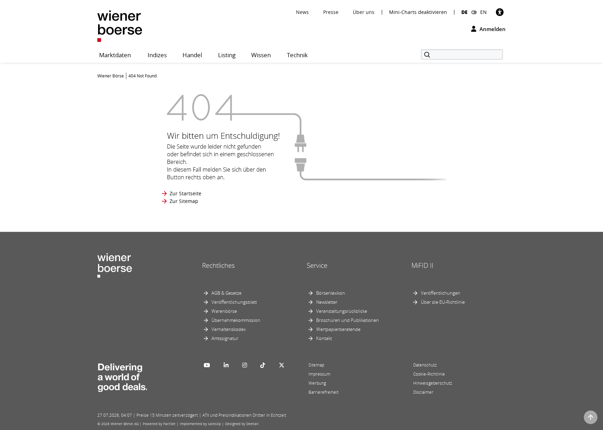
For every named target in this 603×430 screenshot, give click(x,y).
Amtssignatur (224, 338)
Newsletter (326, 302)
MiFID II (422, 265)
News (302, 12)
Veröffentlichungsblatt (234, 302)
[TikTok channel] (262, 365)
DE (464, 12)
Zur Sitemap (184, 201)
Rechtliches (218, 265)
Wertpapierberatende (338, 329)
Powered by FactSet (159, 423)
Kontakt (324, 338)
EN (483, 12)
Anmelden (492, 28)
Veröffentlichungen (440, 293)
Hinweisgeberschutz (432, 383)
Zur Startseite (185, 193)
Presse (330, 12)
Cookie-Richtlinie (429, 374)
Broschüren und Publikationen (347, 320)
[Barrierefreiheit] (500, 12)
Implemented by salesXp (200, 423)
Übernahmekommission (235, 320)
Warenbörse (224, 311)
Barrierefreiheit (323, 392)
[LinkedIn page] (226, 365)
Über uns (363, 12)
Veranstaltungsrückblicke (341, 311)
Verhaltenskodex (228, 329)
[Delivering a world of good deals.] (122, 376)
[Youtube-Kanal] (207, 365)
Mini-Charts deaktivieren (418, 12)
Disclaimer (423, 392)
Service (317, 265)
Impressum (319, 374)
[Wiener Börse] (119, 25)
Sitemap (316, 365)
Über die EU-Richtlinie (443, 302)
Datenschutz (425, 365)
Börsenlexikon (330, 293)
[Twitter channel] (281, 365)
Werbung (317, 383)
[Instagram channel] (244, 365)
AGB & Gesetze (226, 293)
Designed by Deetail (242, 423)
